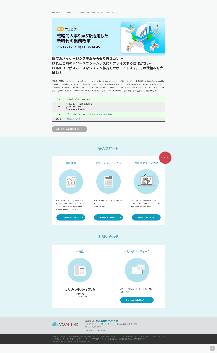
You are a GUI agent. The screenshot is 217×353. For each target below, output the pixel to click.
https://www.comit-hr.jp (102, 114)
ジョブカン (86, 339)
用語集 (113, 336)
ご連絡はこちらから (73, 119)
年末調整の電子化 (139, 339)
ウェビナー (120, 336)
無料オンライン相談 (146, 217)
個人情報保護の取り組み (78, 336)
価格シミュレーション (108, 217)
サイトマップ (64, 336)
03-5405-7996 (81, 289)
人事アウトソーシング (133, 336)
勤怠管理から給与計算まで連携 (121, 339)
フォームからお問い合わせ (136, 300)
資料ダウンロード (71, 217)
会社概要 (55, 336)
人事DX (78, 339)
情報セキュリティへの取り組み (98, 336)
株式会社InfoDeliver (107, 320)
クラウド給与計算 (68, 339)
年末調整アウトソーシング (101, 339)
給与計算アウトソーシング (151, 336)
